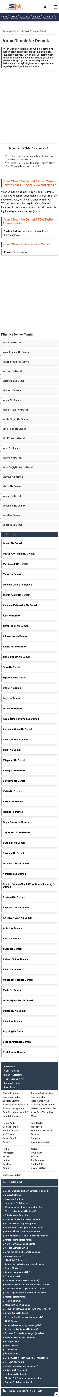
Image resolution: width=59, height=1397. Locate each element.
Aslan (48, 16)
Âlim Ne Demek (12, 1353)
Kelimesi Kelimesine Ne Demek (20, 1337)
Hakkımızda (9, 1066)
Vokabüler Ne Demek (14, 505)
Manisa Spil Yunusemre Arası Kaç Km (23, 1378)
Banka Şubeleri (39, 1164)
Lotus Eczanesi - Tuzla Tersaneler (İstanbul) (27, 1235)
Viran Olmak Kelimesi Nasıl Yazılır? (22, 166)
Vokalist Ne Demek (13, 524)
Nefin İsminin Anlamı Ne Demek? (20, 1244)
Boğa (15, 16)
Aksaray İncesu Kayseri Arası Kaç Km (23, 1207)
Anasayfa (7, 31)
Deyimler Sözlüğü (40, 1142)
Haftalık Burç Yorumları (44, 1108)
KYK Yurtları (9, 1134)
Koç (5, 16)
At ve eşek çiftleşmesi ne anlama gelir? (24, 1317)
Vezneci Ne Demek (13, 371)
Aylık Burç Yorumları (42, 1112)
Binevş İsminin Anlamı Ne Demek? (21, 1366)
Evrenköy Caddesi (14, 1199)
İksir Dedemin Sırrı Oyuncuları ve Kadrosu (25, 1288)
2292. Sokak (11, 1349)
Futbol (6, 1149)
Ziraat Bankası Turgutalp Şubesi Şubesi (24, 1227)
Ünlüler (6, 1160)
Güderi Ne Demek (13, 1195)
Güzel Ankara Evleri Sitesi (17, 1215)
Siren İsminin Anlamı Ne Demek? (20, 1211)
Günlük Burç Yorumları (43, 1104)
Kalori (6, 1168)
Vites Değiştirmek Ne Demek (18, 467)
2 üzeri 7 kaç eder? (14, 1256)
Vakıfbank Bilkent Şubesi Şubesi (20, 1223)
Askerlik (7, 1142)
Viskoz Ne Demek (12, 457)
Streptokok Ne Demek (16, 1370)
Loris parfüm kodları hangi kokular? (22, 1219)
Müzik (6, 1156)
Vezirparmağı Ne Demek (16, 361)
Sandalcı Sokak (12, 1276)
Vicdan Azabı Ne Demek (15, 409)
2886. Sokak (11, 1321)
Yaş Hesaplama (11, 1100)
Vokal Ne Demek (11, 515)
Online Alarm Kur (12, 1097)
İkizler (25, 16)
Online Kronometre (13, 1093)
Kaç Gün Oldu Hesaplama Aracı (40, 1099)
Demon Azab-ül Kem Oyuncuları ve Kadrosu (26, 1358)
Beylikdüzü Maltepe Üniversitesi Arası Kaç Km (27, 1284)
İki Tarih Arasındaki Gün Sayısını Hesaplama (15, 1106)
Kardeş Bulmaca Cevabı (16, 1248)
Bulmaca (36, 1138)
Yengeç (37, 16)
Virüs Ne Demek (11, 448)
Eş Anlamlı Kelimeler (42, 1130)
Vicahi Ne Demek (12, 400)
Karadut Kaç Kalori (14, 1362)
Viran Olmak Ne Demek (35, 31)
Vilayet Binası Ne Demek (16, 352)
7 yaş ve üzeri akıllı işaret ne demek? (23, 1252)
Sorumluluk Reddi (12, 1083)
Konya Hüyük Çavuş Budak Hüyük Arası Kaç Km (28, 1309)
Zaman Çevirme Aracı (42, 1093)
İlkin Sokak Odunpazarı (16, 1260)
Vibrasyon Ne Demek (14, 380)
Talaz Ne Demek (13, 1301)
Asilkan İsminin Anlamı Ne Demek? (21, 1329)
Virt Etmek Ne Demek (14, 438)
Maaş (34, 1116)
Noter (34, 1149)
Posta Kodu (9, 1123)
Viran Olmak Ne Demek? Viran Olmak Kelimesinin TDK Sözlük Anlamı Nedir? (29, 183)
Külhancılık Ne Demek (15, 1374)
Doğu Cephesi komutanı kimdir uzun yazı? (25, 1292)
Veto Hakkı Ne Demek (14, 428)
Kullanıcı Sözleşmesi (14, 1075)
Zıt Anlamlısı (38, 1160)
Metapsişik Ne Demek (15, 1297)
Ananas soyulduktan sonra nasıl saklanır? (26, 1264)
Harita (34, 1156)
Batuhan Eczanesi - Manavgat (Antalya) (24, 1333)
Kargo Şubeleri (10, 1138)
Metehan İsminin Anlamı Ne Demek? (22, 1231)
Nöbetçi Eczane (11, 1130)
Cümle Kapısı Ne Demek (16, 1313)
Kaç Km (7, 1164)
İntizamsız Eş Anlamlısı (16, 1203)
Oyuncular (36, 1152)
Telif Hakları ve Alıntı (14, 1079)
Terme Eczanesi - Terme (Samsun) (22, 1280)
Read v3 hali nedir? (14, 1268)
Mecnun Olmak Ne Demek (17, 1305)
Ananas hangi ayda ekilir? (17, 1272)
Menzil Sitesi (11, 1345)
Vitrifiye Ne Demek (13, 476)
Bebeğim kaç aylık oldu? (15, 1112)
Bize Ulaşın (9, 1087)
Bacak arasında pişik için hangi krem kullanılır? (28, 1191)
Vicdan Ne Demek (12, 342)
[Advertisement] (29, 112)
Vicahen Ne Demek (13, 390)
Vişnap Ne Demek (12, 496)
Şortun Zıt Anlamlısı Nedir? (18, 1382)
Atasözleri (8, 1152)
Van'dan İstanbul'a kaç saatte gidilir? (23, 1325)
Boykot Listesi (38, 1168)
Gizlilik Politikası (11, 1071)
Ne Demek (18, 31)
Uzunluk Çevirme (12, 1116)
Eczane (35, 1134)
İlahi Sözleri (37, 1123)
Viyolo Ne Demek (12, 486)
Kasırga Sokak (12, 1341)
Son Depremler (11, 1126)
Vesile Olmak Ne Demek (15, 419)
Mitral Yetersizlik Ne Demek (18, 1240)
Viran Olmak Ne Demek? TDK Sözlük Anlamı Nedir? (30, 163)
